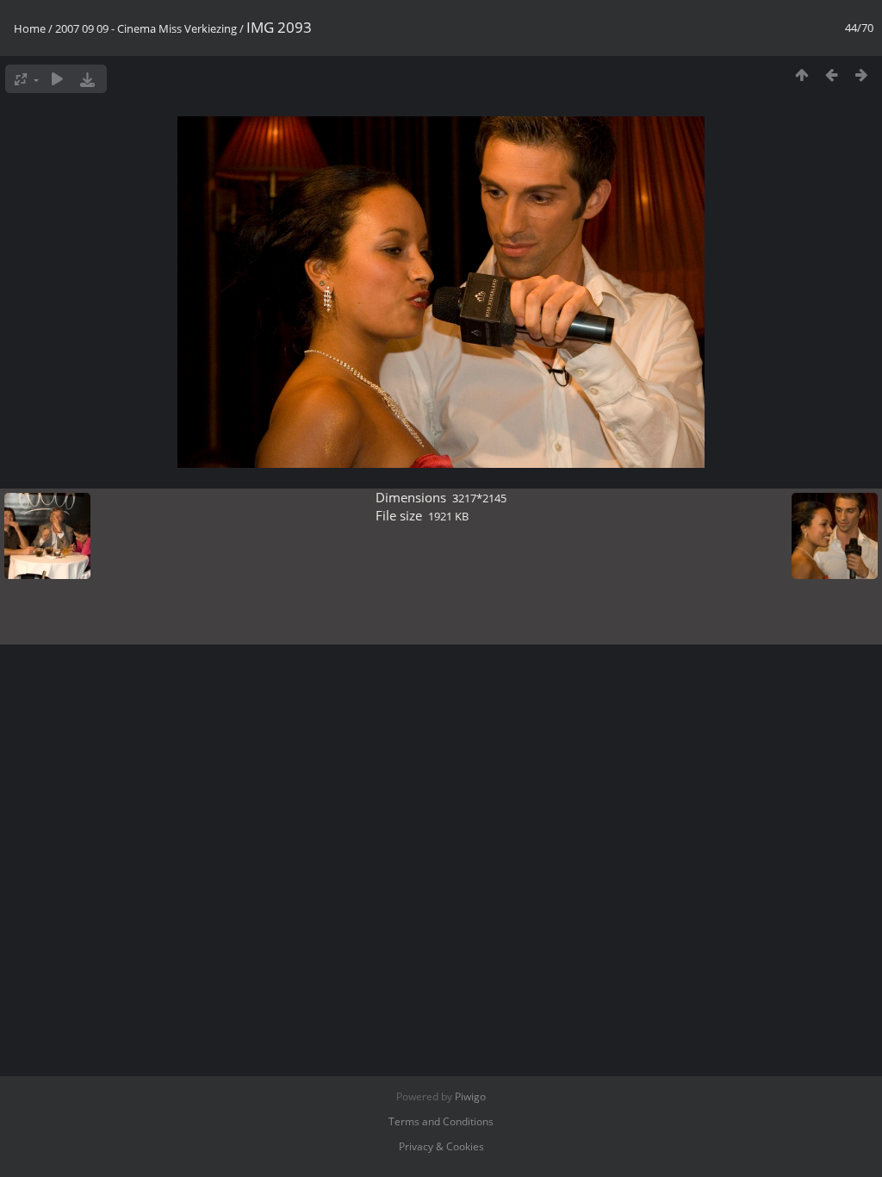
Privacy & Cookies (441, 1146)
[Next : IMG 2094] (862, 74)
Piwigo (470, 1096)
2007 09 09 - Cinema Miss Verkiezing (146, 28)
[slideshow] (57, 79)
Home (30, 28)
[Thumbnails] (801, 74)
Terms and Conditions (441, 1121)
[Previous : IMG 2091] (832, 74)
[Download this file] (87, 79)
